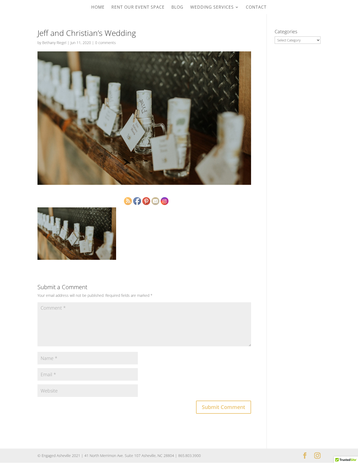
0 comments (105, 42)
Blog (177, 7)
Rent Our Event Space (138, 7)
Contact (256, 7)
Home (98, 7)
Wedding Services (212, 7)
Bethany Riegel (54, 42)
